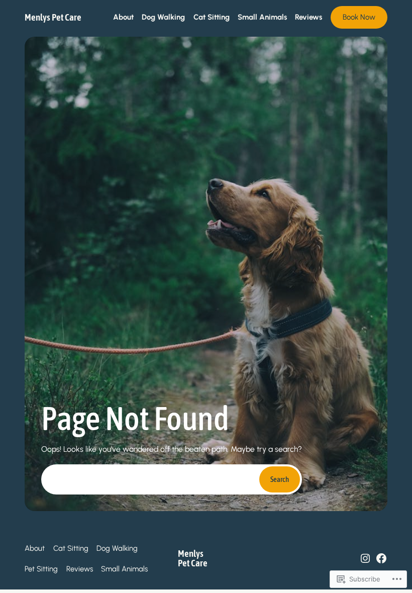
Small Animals (124, 568)
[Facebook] (381, 558)
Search (279, 479)
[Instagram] (365, 558)
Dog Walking (117, 548)
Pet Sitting (41, 568)
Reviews (79, 568)
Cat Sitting (70, 548)
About (35, 548)
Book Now (359, 17)
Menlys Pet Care (53, 17)
